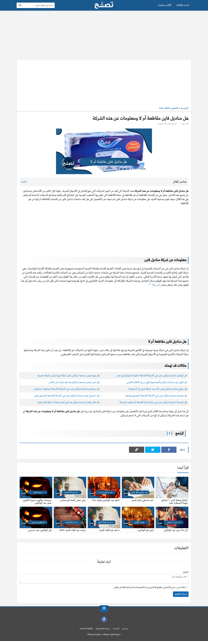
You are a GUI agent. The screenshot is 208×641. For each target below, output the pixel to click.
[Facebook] (168, 450)
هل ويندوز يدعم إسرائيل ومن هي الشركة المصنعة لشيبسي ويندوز (156, 395)
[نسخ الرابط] (136, 450)
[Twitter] (152, 450)
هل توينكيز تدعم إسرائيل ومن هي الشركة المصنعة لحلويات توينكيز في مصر (151, 375)
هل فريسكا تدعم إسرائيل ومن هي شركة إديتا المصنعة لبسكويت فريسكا (153, 402)
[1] (150, 284)
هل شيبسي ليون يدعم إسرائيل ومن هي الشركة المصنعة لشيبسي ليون (67, 395)
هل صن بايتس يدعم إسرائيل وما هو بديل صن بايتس (74, 382)
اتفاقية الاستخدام (86, 628)
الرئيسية (185, 108)
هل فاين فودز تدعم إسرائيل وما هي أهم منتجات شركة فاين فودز (68, 402)
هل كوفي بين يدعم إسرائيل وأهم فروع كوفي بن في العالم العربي (157, 382)
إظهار (24, 182)
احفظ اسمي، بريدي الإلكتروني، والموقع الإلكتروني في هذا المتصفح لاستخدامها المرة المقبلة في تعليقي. (149, 587)
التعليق (186, 572)
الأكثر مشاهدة (164, 5)
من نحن (125, 628)
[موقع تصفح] (104, 5)
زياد (183, 123)
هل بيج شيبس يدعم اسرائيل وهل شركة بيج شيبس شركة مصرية (68, 375)
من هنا (156, 285)
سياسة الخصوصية (103, 628)
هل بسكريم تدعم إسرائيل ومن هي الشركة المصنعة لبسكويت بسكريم (67, 389)
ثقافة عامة (164, 108)
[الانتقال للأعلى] (104, 608)
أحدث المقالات (182, 5)
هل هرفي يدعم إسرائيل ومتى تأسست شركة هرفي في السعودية (157, 389)
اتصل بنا (116, 628)
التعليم (175, 108)
